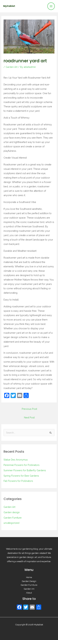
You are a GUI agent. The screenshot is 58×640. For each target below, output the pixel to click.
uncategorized (11, 522)
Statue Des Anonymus (16, 459)
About (29, 593)
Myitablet (9, 6)
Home (29, 577)
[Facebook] (19, 608)
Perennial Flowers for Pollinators (21, 465)
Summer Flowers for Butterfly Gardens (25, 470)
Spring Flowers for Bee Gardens (21, 475)
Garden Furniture (13, 517)
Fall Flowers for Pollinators (18, 481)
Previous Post (29, 408)
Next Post (29, 417)
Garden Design (29, 581)
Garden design (12, 512)
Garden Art (11, 67)
